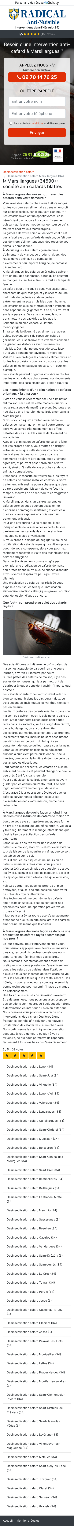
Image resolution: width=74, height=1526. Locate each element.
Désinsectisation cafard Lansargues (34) (34, 1111)
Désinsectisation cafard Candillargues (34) (35, 1120)
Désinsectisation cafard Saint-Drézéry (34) (36, 1255)
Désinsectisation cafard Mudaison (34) (33, 1139)
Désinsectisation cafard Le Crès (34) (31, 1273)
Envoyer (37, 132)
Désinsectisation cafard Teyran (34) (31, 1282)
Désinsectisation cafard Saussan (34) (32, 1497)
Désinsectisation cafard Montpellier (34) (34, 1354)
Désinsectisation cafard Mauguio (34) (32, 1210)
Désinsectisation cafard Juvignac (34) (32, 1479)
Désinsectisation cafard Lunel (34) (30, 1066)
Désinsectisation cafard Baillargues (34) (34, 1188)
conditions (37, 123)
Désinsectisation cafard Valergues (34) (33, 1102)
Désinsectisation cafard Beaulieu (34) (32, 1228)
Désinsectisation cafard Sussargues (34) (34, 1219)
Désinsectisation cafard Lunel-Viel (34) (33, 1093)
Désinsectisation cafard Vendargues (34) (34, 1246)
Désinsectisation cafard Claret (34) (30, 1488)
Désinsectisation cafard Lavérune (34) (32, 1434)
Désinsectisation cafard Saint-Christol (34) (35, 1129)
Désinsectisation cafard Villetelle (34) (32, 1084)
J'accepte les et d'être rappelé (39, 123)
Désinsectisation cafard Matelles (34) (32, 1457)
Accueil (8, 1520)
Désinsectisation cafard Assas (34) (30, 1332)
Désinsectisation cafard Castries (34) (32, 1237)
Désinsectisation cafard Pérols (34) (30, 1291)
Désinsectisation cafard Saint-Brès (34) (33, 1170)
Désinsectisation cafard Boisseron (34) (33, 1147)
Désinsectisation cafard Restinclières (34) (35, 1179)
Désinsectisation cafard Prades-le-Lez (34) (36, 1372)
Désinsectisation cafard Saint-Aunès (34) (34, 1264)
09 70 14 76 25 (39, 77)
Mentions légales (28, 1520)
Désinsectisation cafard (18, 172)
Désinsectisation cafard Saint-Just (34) (33, 1075)
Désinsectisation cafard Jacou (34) (30, 1300)
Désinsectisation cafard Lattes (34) (30, 1363)
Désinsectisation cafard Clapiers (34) (32, 1323)
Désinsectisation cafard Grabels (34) (31, 1506)
